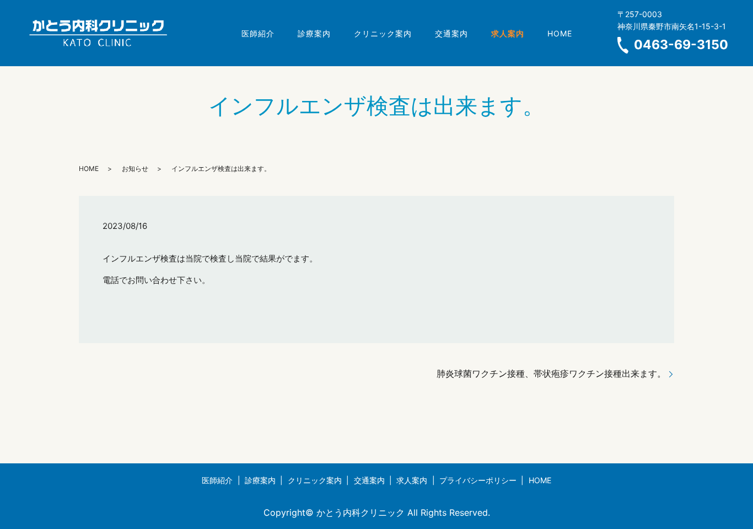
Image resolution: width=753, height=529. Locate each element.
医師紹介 (258, 33)
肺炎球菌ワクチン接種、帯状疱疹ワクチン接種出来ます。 (551, 373)
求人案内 (411, 480)
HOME (559, 33)
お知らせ (135, 168)
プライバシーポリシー (478, 480)
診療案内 (314, 33)
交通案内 (451, 33)
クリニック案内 (383, 33)
